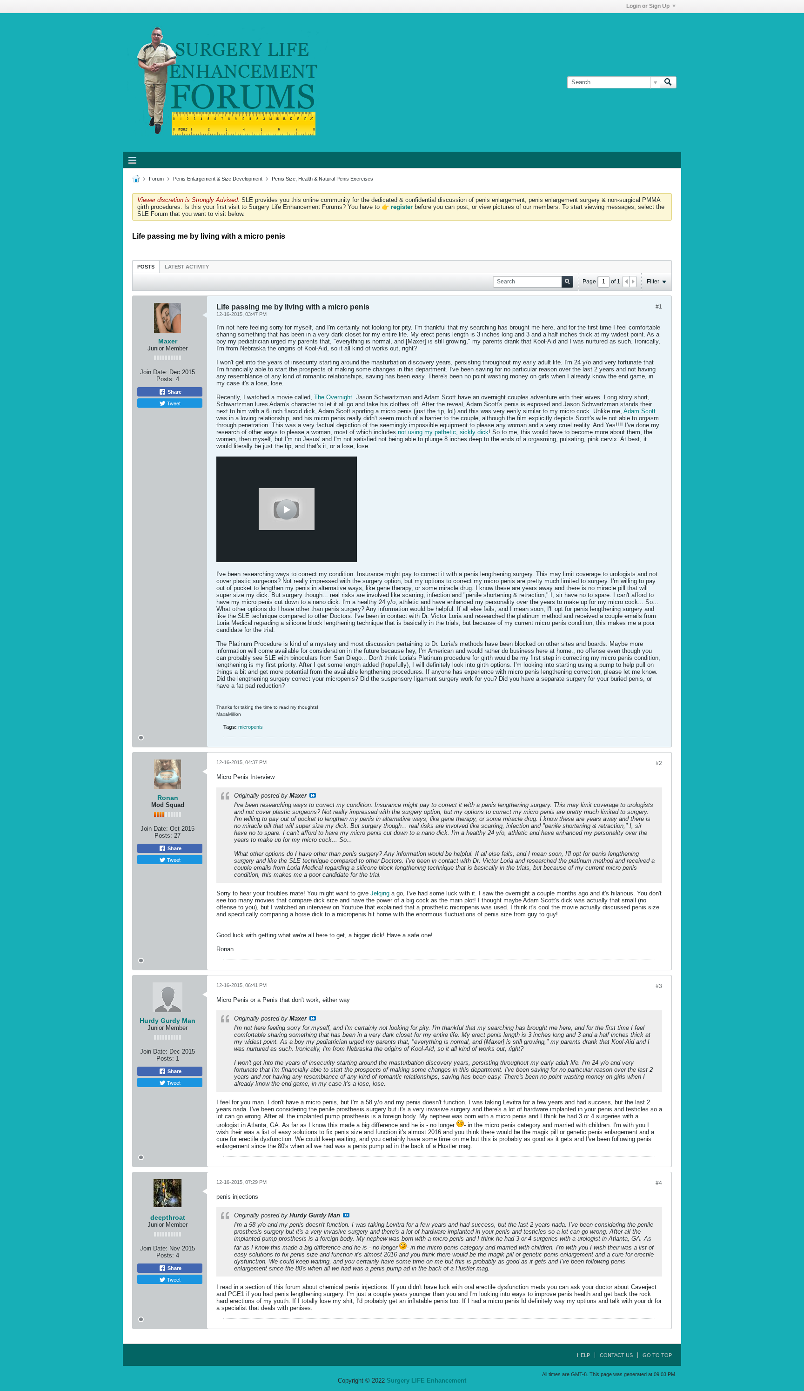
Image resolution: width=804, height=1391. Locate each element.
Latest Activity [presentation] (187, 266)
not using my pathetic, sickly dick (443, 432)
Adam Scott (639, 411)
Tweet (173, 403)
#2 (659, 763)
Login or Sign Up (648, 6)
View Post (312, 795)
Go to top (657, 1355)
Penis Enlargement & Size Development (217, 178)
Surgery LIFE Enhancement (426, 1380)
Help (583, 1355)
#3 (659, 986)
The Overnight (333, 397)
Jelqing (379, 893)
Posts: (165, 379)
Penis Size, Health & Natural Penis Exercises (322, 178)
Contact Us (616, 1355)
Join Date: (154, 372)
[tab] (146, 266)
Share (173, 392)
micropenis (250, 727)
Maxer (167, 341)
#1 (659, 306)
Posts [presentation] (145, 266)
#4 (659, 1183)
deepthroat (167, 1217)
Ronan (167, 797)
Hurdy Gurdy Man (167, 1020)
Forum (156, 178)
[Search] (668, 82)
